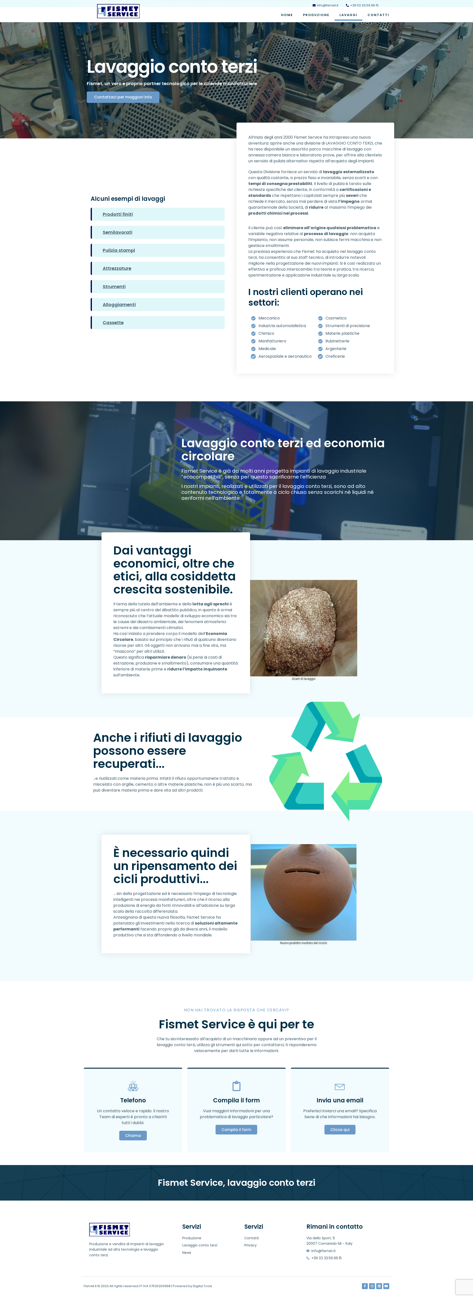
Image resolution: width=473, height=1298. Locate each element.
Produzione (316, 15)
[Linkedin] (379, 1286)
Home (287, 15)
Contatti (378, 15)
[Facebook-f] (365, 1286)
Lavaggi (348, 15)
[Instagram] (372, 1286)
